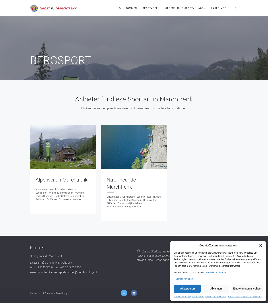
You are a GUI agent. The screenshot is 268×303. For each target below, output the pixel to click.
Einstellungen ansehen (247, 288)
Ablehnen (216, 288)
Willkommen (128, 8)
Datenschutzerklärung (56, 293)
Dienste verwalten (184, 279)
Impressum (36, 293)
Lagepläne (219, 8)
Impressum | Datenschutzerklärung (209, 296)
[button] (261, 245)
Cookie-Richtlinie (182, 296)
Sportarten (151, 8)
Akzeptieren (187, 288)
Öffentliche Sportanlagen (185, 8)
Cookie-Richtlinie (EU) (215, 272)
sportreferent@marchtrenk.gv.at (78, 272)
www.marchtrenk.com (43, 272)
